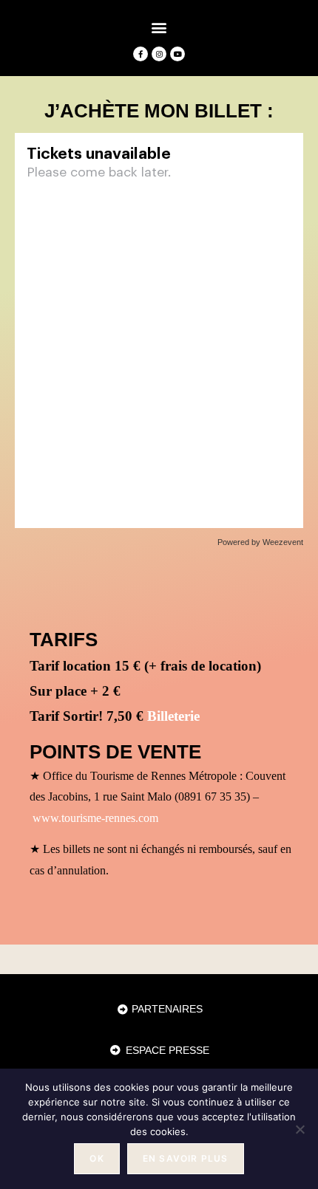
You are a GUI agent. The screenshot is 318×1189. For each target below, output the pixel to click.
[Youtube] (177, 54)
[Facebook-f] (140, 54)
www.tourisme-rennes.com (95, 818)
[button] (159, 27)
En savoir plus (186, 1158)
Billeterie (173, 716)
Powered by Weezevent (260, 542)
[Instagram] (159, 54)
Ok (96, 1158)
